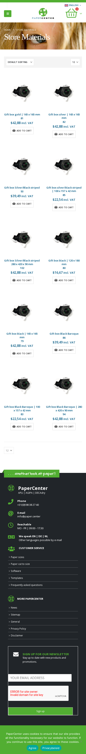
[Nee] (81, 741)
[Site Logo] (43, 14)
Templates (17, 577)
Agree (32, 748)
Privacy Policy (18, 628)
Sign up (40, 711)
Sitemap (15, 614)
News (14, 607)
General (15, 621)
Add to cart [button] (24, 130)
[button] (7, 13)
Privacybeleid (50, 748)
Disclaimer (17, 635)
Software (16, 570)
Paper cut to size (20, 563)
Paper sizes (17, 557)
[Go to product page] (22, 92)
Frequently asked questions (27, 584)
